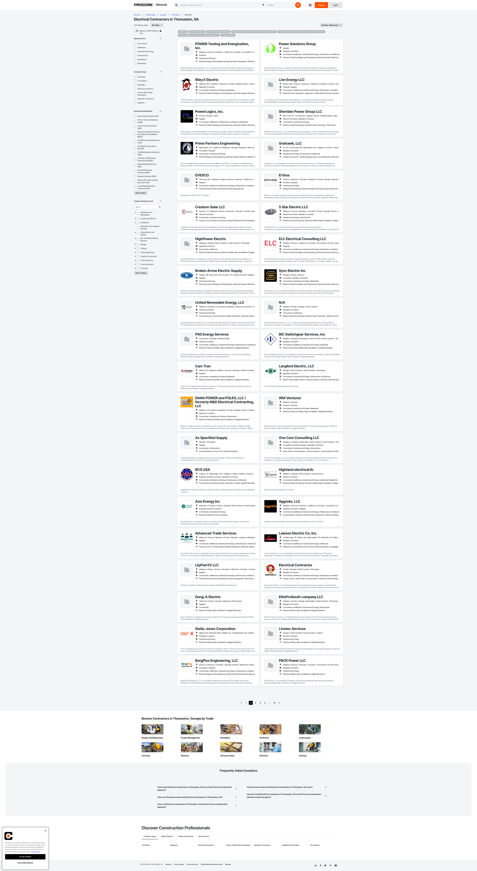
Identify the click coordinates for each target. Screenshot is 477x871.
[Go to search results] (159, 206)
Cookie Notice (35, 852)
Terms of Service (192, 864)
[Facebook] (320, 865)
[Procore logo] (143, 5)
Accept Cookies (25, 857)
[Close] (45, 830)
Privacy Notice (179, 864)
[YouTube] (335, 866)
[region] (25, 848)
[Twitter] (325, 865)
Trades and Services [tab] (185, 836)
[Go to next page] (279, 703)
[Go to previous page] (241, 703)
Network (161, 5)
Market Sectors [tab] (167, 836)
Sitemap (228, 864)
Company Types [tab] (150, 836)
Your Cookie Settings (25, 863)
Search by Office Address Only (148, 32)
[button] (135, 43)
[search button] (298, 5)
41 (274, 703)
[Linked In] (316, 865)
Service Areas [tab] (203, 836)
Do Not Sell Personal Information (212, 864)
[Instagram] (330, 865)
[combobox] (280, 5)
